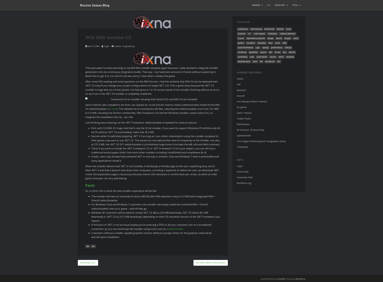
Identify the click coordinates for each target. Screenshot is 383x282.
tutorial (292, 52)
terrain (277, 52)
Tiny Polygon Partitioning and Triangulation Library (261, 141)
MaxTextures (243, 124)
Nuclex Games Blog (95, 5)
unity (252, 57)
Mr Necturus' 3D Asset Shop (250, 129)
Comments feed (245, 177)
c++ (249, 33)
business (241, 33)
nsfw (284, 43)
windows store (244, 61)
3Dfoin (240, 78)
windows (290, 57)
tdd (270, 52)
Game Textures (244, 112)
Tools (295, 5)
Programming (128, 46)
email (296, 38)
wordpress (270, 61)
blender (280, 29)
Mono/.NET (280, 5)
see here (112, 109)
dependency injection (256, 38)
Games (118, 46)
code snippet (259, 33)
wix (87, 246)
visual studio (262, 57)
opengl (265, 47)
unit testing (242, 57)
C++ (268, 5)
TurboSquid (242, 146)
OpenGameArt (244, 135)
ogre (258, 47)
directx (279, 38)
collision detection (287, 33)
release (288, 47)
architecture (243, 29)
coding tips (272, 33)
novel (277, 43)
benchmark (269, 29)
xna (93, 246)
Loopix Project (244, 118)
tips (284, 52)
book (288, 29)
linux (270, 43)
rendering (242, 52)
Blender (256, 5)
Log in (240, 166)
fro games (242, 107)
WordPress (300, 279)
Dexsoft (241, 95)
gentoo (241, 43)
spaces (263, 52)
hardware (251, 43)
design (270, 38)
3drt (239, 84)
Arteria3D (241, 90)
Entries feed (242, 171)
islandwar (262, 43)
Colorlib (281, 279)
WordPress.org (244, 183)
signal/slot (253, 52)
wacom (273, 57)
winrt (255, 61)
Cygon (107, 46)
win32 (281, 57)
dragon (288, 38)
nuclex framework (245, 47)
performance (276, 47)
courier (241, 38)
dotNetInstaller (175, 229)
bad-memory (256, 29)
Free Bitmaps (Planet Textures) (252, 101)
